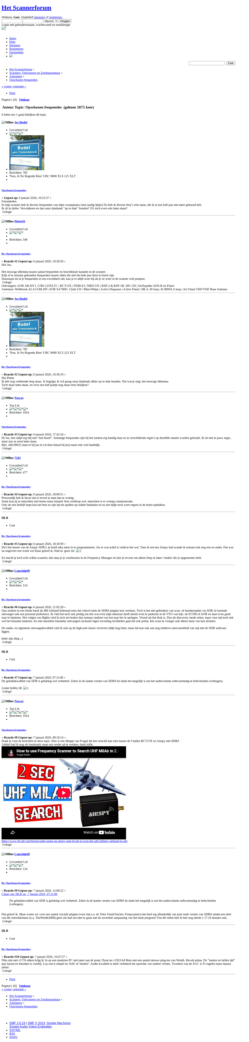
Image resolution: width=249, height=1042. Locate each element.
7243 (17, 457)
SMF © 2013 (36, 1023)
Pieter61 (19, 221)
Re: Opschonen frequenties (16, 253)
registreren (55, 17)
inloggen (39, 17)
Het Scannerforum (26, 7)
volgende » (19, 86)
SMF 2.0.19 (17, 1023)
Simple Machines (59, 1023)
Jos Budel (20, 122)
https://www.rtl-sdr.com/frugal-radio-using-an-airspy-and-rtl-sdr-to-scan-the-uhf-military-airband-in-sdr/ (65, 841)
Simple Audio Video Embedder (30, 1026)
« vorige (7, 86)
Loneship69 (22, 570)
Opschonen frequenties (14, 190)
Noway (19, 398)
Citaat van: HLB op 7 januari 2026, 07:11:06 (29, 894)
